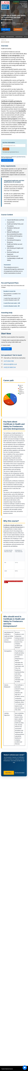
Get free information (19, 772)
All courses (24, 4)
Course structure (19, 36)
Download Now (6, 160)
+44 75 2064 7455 (9, 361)
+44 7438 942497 (23, 1)
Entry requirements (10, 36)
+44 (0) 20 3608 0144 (10, 367)
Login (25, 7)
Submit (5, 149)
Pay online (24, 6)
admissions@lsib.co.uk (10, 364)
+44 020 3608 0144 (23, 3)
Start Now (5, 29)
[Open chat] (25, 1068)
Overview (3, 36)
